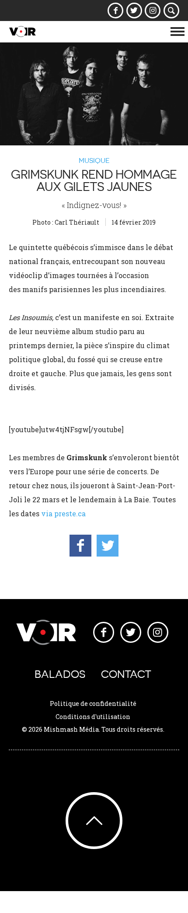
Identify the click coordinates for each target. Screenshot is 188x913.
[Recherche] (171, 10)
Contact (126, 674)
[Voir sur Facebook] (115, 10)
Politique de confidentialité (93, 703)
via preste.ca (64, 513)
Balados (60, 674)
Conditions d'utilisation (93, 716)
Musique (94, 160)
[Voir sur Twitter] (134, 10)
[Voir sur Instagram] (152, 10)
